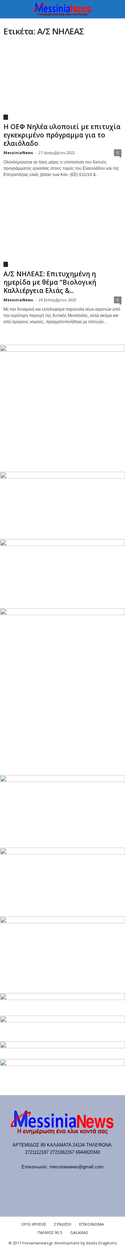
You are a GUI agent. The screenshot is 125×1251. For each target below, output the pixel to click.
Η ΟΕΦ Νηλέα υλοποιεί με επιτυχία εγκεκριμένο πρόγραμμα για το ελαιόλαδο (61, 135)
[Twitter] (84, 1180)
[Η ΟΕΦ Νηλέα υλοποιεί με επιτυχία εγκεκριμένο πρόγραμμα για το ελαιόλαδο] (62, 82)
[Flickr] (42, 1180)
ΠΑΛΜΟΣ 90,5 (50, 1232)
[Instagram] (70, 1180)
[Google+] (56, 1180)
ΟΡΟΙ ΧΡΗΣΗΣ (33, 1224)
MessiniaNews (18, 152)
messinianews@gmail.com (76, 1166)
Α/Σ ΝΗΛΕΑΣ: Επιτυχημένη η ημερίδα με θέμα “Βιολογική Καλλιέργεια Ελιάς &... (49, 282)
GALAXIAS (79, 1232)
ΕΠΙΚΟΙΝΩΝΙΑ (91, 1224)
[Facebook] (27, 1180)
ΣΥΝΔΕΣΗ (62, 1224)
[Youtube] (98, 1180)
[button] (114, 9)
